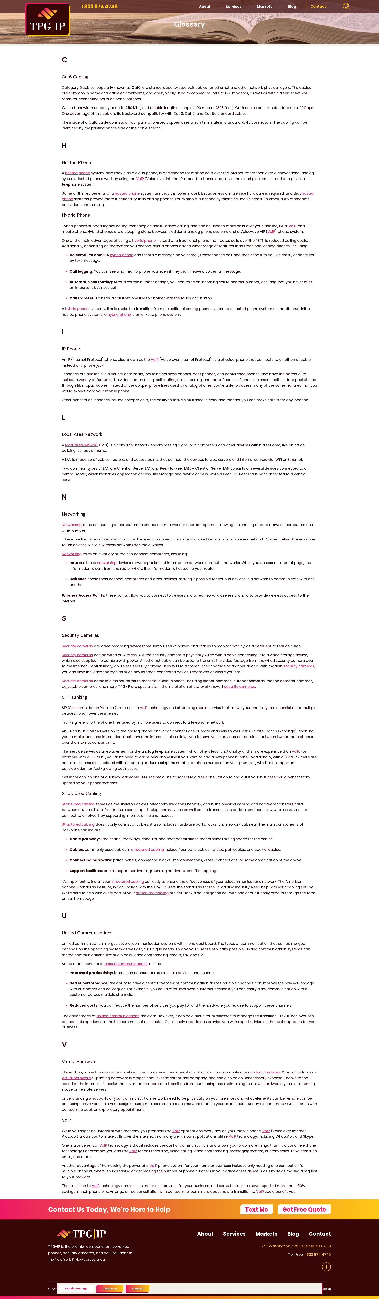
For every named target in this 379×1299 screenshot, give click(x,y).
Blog (292, 6)
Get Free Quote (304, 1209)
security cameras (298, 666)
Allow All (137, 1288)
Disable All (109, 1288)
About (204, 6)
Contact (318, 6)
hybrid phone (144, 240)
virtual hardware (265, 1072)
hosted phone (77, 172)
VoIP (140, 178)
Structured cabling (78, 804)
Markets (264, 6)
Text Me (256, 1209)
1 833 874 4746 (100, 6)
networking (106, 562)
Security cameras (77, 646)
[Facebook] (326, 1266)
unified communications (126, 963)
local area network (81, 445)
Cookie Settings (76, 1288)
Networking (72, 524)
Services (234, 6)
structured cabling (147, 849)
